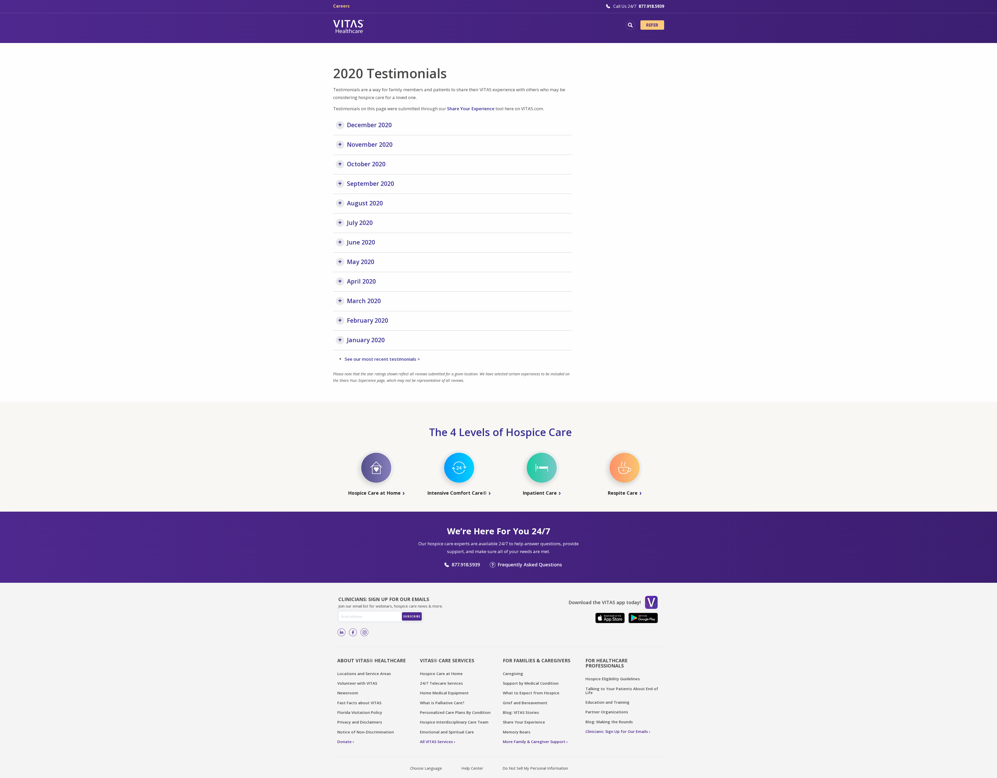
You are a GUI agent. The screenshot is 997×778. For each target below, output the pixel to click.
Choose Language (426, 768)
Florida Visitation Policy (359, 712)
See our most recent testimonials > (382, 359)
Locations (387, 26)
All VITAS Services (436, 741)
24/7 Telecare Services (441, 683)
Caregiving (513, 673)
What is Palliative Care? (442, 702)
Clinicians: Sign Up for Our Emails (616, 731)
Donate (344, 741)
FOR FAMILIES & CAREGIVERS (536, 660)
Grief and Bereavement (525, 702)
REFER (652, 25)
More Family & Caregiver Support (534, 741)
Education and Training (607, 702)
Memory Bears (516, 731)
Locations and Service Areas (364, 673)
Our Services (467, 26)
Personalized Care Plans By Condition (455, 712)
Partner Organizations (606, 711)
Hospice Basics (426, 26)
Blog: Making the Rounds (609, 721)
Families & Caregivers (584, 26)
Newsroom (347, 692)
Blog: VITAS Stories (521, 712)
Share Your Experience (470, 109)
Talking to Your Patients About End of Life (621, 690)
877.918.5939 (466, 564)
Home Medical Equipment (444, 692)
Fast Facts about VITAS (359, 702)
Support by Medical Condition (531, 683)
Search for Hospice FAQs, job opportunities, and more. (630, 25)
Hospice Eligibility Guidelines (612, 678)
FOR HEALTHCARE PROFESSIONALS (606, 663)
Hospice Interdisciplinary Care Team (454, 722)
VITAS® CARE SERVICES (447, 660)
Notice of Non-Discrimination (365, 731)
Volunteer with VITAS (357, 683)
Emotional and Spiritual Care (447, 731)
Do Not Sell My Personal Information (535, 768)
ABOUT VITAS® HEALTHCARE (371, 660)
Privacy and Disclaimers (359, 722)
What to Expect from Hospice (531, 692)
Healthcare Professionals (521, 26)
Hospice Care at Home (441, 673)
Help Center (472, 768)
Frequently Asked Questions (530, 564)
